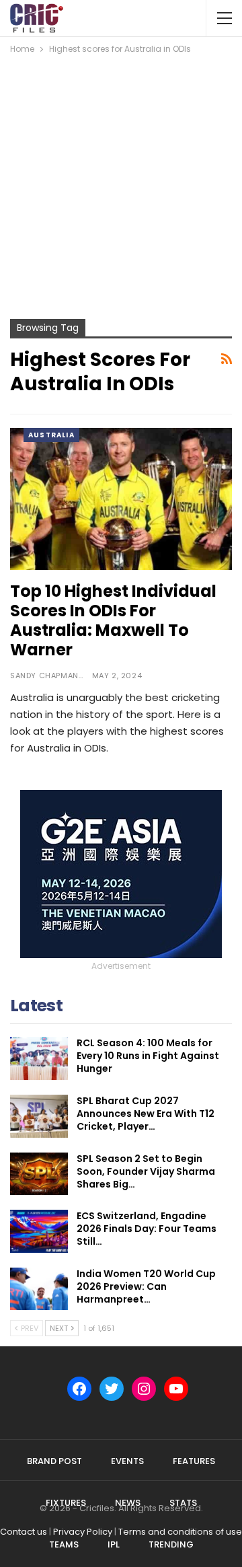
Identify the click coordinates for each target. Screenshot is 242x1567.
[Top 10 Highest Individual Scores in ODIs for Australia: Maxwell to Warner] (121, 499)
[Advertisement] (121, 184)
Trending (171, 1544)
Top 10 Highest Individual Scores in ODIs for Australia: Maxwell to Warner (113, 620)
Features (194, 1461)
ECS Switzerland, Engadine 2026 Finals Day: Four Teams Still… (146, 1228)
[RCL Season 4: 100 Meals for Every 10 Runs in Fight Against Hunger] (39, 1058)
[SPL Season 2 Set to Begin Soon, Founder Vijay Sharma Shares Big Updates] (39, 1174)
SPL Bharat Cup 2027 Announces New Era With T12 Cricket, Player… (145, 1113)
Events (127, 1461)
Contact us (23, 1531)
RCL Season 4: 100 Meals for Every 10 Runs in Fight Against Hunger (148, 1055)
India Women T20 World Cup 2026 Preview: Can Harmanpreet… (146, 1286)
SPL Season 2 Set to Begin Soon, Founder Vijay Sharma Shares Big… (146, 1171)
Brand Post (54, 1461)
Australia (51, 435)
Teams (64, 1544)
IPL (114, 1544)
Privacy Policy (82, 1531)
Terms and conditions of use (180, 1531)
